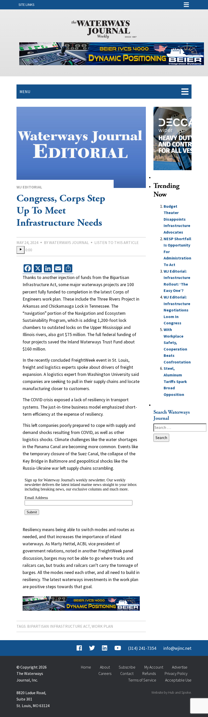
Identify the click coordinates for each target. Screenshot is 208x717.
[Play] (20, 250)
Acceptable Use (178, 680)
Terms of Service (142, 680)
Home (86, 667)
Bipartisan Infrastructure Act (58, 626)
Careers (104, 673)
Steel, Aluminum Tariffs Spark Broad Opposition (175, 381)
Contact (126, 673)
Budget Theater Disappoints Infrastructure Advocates (177, 219)
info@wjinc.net (177, 648)
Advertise (179, 667)
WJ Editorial (29, 186)
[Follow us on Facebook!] (79, 648)
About (105, 667)
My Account (153, 667)
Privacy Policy (176, 673)
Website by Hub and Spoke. (171, 692)
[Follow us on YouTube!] (117, 648)
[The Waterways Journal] (104, 28)
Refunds (149, 673)
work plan (102, 626)
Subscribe (127, 667)
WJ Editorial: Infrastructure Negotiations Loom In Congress (177, 309)
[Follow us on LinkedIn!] (104, 648)
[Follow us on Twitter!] (92, 648)
